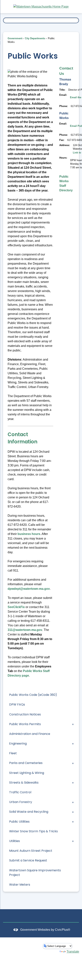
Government (15, 38)
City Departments (34, 38)
